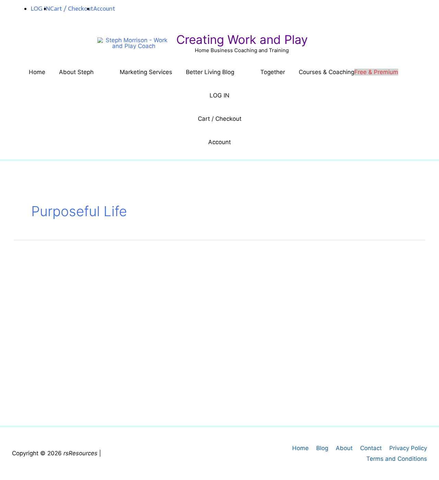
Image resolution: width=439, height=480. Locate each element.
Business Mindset (48, 349)
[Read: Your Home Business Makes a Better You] (60, 302)
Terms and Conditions (396, 458)
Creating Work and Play (242, 39)
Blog (322, 448)
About (344, 448)
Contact (371, 448)
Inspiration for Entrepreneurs (115, 349)
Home (300, 448)
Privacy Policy (408, 448)
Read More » (54, 404)
